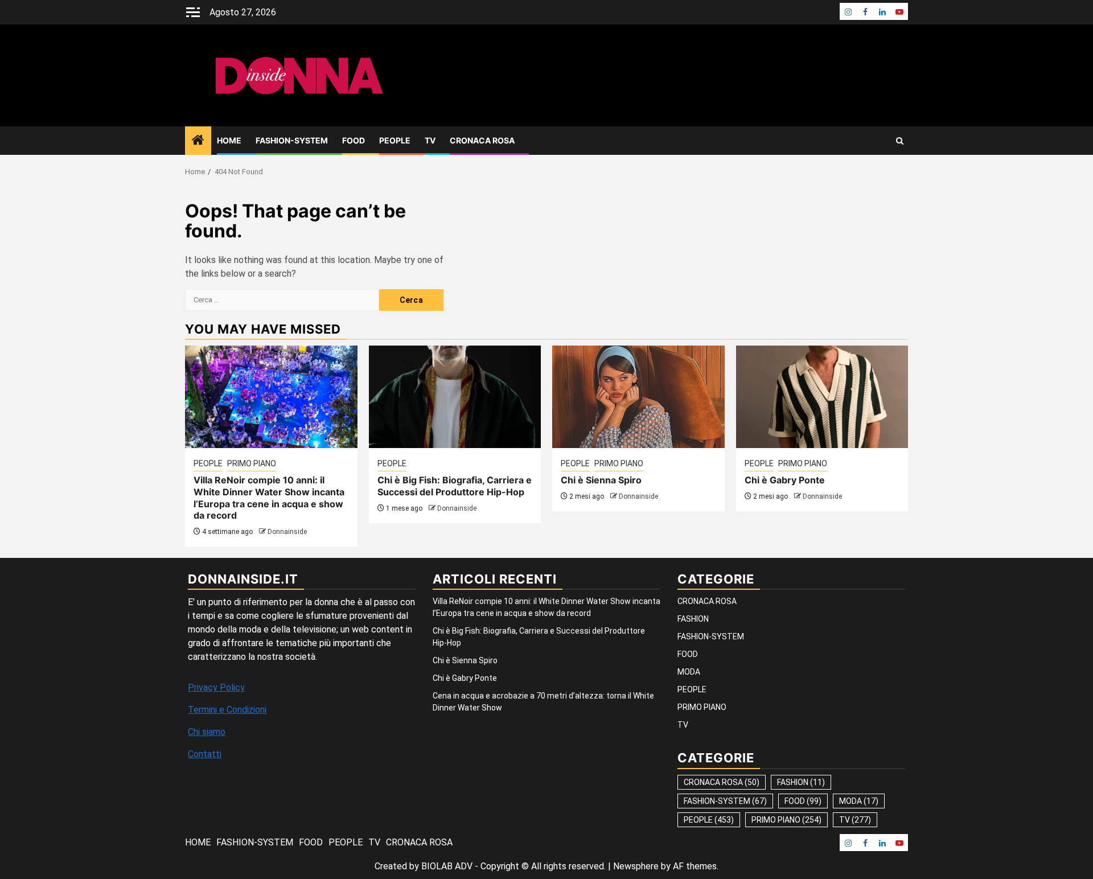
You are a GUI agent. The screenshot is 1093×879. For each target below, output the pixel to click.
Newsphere (636, 866)
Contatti (204, 754)
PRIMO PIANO (251, 463)
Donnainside (287, 532)
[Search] (900, 141)
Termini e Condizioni (227, 709)
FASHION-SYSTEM (292, 140)
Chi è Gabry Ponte (785, 480)
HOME (229, 140)
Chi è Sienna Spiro (601, 480)
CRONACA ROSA (482, 140)
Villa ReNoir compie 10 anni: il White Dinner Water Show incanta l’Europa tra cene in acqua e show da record (269, 497)
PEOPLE (394, 140)
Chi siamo (206, 731)
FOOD (353, 140)
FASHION (693, 618)
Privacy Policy (216, 687)
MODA (688, 671)
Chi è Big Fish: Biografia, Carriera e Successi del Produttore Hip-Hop (454, 486)
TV (430, 140)
